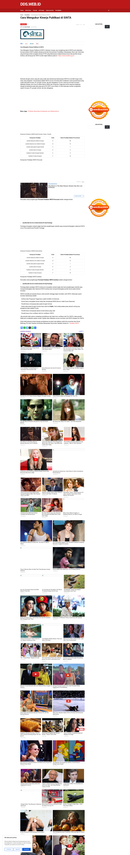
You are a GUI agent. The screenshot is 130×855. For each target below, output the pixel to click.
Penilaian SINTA (74, 323)
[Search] (107, 26)
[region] (17, 843)
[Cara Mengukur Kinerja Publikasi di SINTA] (32, 34)
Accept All (26, 849)
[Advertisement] (52, 68)
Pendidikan (27, 15)
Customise (9, 849)
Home (21, 15)
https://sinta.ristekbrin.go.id (66, 56)
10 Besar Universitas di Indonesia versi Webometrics (43, 111)
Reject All (18, 849)
